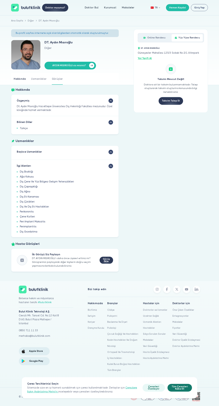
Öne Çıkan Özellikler (183, 310)
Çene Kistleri (27, 216)
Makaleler (128, 7)
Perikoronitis (27, 211)
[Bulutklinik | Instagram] (157, 289)
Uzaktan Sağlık (151, 316)
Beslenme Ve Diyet (117, 322)
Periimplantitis (28, 226)
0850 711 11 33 (28, 330)
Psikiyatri (112, 316)
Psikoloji (111, 328)
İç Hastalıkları (114, 358)
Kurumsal (110, 7)
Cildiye (110, 310)
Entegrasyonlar (180, 316)
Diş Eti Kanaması (29, 196)
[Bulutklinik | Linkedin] (196, 289)
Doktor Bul (92, 7)
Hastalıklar (149, 328)
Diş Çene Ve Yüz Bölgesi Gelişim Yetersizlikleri (47, 181)
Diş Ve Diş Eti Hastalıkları (34, 206)
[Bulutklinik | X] (177, 289)
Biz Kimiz (92, 310)
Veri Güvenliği (150, 346)
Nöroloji (111, 346)
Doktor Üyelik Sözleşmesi (186, 340)
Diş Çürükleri (27, 201)
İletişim (91, 316)
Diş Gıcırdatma (28, 231)
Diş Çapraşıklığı (29, 186)
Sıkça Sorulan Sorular (154, 334)
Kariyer (91, 322)
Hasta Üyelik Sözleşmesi (156, 352)
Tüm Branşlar (114, 370)
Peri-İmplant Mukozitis (32, 221)
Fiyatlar (176, 328)
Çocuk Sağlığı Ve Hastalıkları (122, 334)
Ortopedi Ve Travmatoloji (121, 352)
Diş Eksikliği (26, 171)
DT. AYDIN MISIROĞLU (150, 48)
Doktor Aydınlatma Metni (185, 346)
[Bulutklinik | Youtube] (186, 289)
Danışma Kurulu (96, 328)
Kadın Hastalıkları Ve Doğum (122, 340)
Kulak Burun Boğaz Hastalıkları (123, 364)
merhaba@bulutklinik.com (34, 336)
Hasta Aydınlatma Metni (156, 358)
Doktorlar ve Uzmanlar (155, 310)
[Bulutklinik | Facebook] (167, 289)
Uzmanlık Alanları (152, 322)
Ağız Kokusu (27, 176)
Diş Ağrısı (25, 191)
